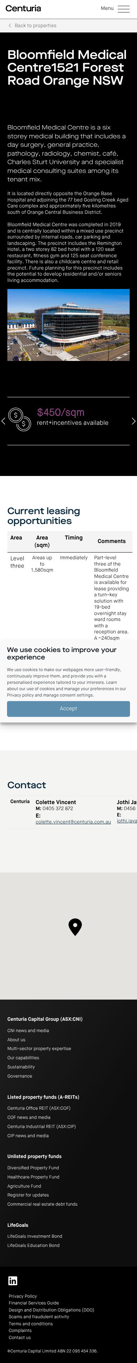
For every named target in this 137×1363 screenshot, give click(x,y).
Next (133, 421)
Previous (3, 421)
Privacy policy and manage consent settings (50, 695)
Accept (68, 708)
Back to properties (36, 26)
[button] (115, 9)
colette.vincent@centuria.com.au (73, 822)
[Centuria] (23, 8)
